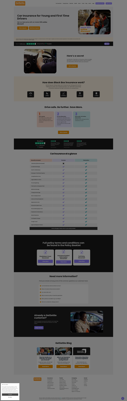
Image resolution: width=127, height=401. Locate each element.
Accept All (10, 394)
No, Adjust (10, 397)
